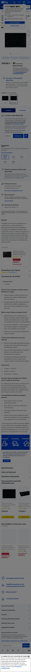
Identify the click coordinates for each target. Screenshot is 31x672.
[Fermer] (29, 656)
